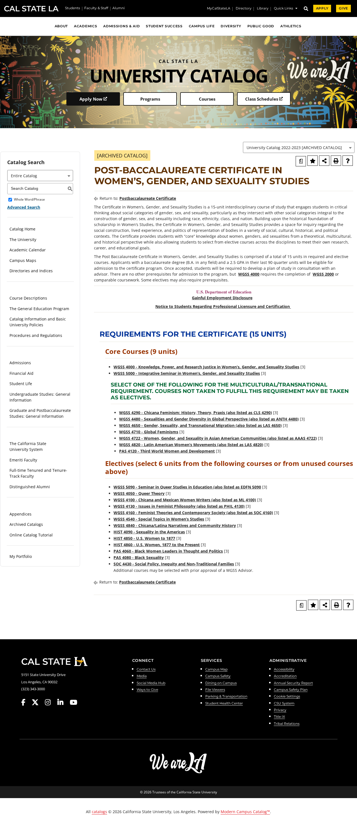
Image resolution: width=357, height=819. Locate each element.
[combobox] (298, 147)
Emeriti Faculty (23, 460)
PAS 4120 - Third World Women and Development (167, 451)
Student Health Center (224, 703)
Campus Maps (22, 260)
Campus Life (202, 26)
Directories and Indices (31, 270)
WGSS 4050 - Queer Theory (139, 493)
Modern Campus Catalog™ (245, 811)
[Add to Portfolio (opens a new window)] (312, 160)
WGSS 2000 (323, 274)
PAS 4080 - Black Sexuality (139, 557)
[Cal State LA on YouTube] (73, 702)
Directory (244, 8)
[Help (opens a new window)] (347, 160)
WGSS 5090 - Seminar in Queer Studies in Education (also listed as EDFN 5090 (187, 487)
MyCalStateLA (218, 8)
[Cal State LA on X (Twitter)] (38, 702)
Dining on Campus (221, 683)
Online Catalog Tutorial (31, 535)
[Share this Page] (324, 160)
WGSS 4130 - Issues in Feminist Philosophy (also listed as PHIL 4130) (179, 506)
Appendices (20, 514)
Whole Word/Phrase (29, 199)
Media (142, 676)
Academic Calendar (27, 249)
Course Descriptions (28, 298)
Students (72, 8)
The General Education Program (39, 308)
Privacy (280, 710)
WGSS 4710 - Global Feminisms (148, 431)
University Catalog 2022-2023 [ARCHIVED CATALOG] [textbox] (294, 147)
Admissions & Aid (121, 26)
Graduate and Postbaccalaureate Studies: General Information (40, 413)
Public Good (260, 26)
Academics (85, 26)
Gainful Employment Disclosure (222, 297)
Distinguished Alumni (29, 486)
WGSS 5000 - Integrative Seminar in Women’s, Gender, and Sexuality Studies (187, 373)
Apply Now (90, 99)
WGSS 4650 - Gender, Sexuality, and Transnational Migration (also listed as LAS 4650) (200, 425)
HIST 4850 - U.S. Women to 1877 (144, 538)
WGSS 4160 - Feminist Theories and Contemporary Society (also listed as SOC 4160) (193, 512)
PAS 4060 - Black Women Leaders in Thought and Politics (168, 551)
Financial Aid (21, 373)
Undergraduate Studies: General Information (39, 397)
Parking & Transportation (226, 696)
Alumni (118, 8)
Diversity (231, 26)
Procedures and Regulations (35, 335)
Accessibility (284, 669)
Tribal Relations (287, 724)
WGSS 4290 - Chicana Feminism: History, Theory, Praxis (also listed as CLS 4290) (195, 412)
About (61, 26)
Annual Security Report (293, 683)
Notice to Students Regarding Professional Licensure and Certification (223, 306)
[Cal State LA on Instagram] (50, 702)
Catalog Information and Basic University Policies (37, 321)
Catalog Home (22, 229)
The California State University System (27, 446)
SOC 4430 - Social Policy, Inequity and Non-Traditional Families (174, 564)
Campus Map (216, 669)
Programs (150, 99)
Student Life (20, 383)
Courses (207, 99)
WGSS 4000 (248, 274)
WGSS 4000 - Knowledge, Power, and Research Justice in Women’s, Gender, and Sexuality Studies (206, 367)
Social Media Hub (151, 683)
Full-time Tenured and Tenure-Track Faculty (38, 473)
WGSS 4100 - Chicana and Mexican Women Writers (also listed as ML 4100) (185, 499)
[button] (285, 9)
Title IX (279, 717)
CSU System (284, 703)
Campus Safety (218, 676)
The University (22, 239)
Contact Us (146, 669)
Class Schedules (261, 99)
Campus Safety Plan (291, 690)
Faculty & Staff (96, 8)
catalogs (99, 811)
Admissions (20, 362)
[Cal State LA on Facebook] (26, 702)
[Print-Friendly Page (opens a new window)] (336, 160)
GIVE (343, 8)
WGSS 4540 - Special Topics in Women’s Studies (159, 519)
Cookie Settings (287, 696)
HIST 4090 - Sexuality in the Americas (149, 531)
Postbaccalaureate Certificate (147, 198)
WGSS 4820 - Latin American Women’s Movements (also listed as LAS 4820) (191, 444)
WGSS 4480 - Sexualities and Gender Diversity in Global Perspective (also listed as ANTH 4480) (209, 419)
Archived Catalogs (26, 524)
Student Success (164, 26)
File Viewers (215, 690)
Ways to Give (147, 690)
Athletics (290, 26)
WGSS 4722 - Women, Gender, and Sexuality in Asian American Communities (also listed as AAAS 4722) (218, 438)
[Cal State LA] (54, 661)
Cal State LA (31, 8)
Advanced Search (23, 207)
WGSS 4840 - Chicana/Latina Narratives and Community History (175, 525)
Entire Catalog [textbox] (24, 175)
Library (263, 8)
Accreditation (285, 676)
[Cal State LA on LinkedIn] (63, 702)
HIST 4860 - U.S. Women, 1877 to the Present (157, 544)
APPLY (322, 8)
